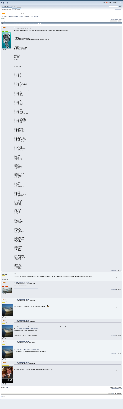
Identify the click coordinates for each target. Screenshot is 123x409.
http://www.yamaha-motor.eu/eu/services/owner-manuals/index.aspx (27, 349)
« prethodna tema (114, 19)
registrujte (17, 6)
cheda (4, 299)
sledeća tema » (119, 19)
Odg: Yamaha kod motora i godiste (22, 272)
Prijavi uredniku (113, 270)
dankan (5, 273)
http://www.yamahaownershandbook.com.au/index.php (27, 332)
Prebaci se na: (110, 393)
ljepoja (27, 16)
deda (4, 282)
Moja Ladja (4, 3)
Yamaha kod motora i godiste (21, 27)
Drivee (4, 362)
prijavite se (12, 6)
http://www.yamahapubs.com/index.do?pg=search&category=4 (27, 328)
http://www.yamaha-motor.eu (29, 347)
